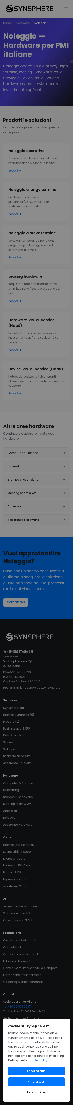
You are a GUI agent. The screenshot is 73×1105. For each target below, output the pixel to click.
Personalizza (36, 1092)
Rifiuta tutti (36, 1082)
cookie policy (37, 1060)
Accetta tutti (36, 1071)
